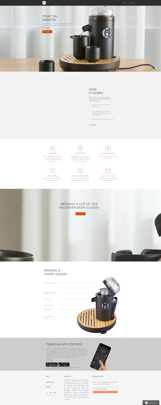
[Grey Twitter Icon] (51, 393)
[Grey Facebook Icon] (47, 393)
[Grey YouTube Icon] (55, 393)
